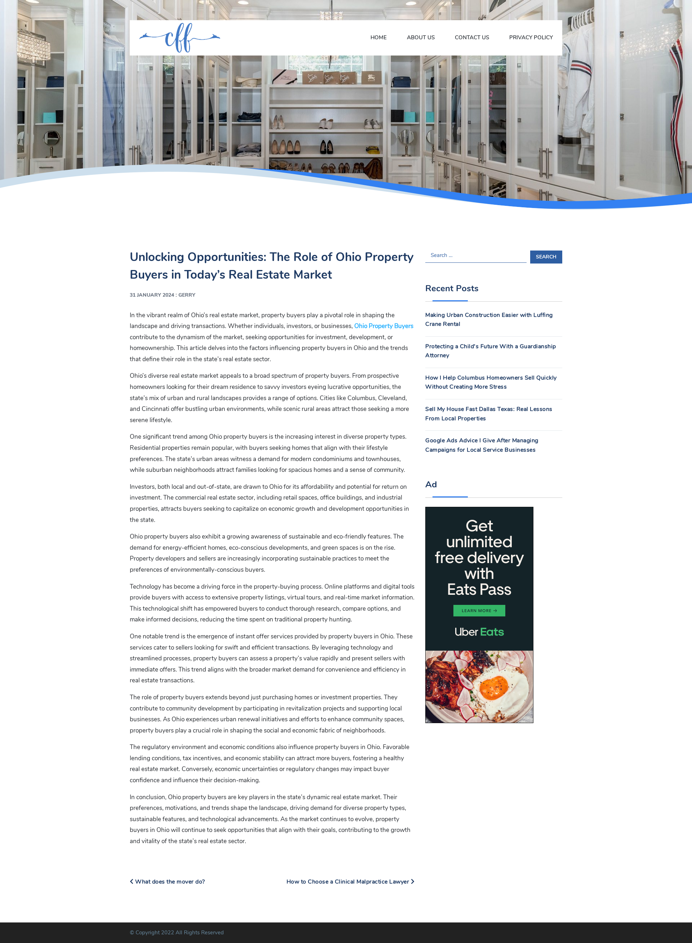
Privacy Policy (531, 37)
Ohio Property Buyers (383, 326)
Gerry (186, 295)
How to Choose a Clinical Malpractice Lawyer (349, 882)
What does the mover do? (169, 882)
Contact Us (472, 37)
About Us (421, 37)
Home (379, 37)
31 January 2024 (152, 295)
